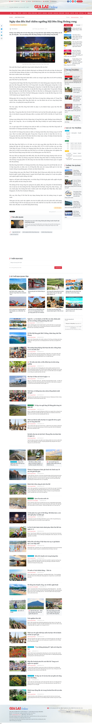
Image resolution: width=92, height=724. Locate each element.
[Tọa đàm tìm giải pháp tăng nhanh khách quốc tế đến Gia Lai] (55, 302)
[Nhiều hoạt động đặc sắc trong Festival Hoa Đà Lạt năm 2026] (17, 695)
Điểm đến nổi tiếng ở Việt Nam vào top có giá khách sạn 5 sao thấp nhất (44, 542)
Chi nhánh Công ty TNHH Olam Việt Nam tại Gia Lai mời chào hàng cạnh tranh (73, 194)
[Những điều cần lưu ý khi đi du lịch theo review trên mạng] (74, 284)
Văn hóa (67, 13)
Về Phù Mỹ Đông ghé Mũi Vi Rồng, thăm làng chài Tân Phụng (44, 334)
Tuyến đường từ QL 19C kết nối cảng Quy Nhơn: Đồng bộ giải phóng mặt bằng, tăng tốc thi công (73, 62)
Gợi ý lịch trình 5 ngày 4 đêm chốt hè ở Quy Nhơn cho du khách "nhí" (77, 37)
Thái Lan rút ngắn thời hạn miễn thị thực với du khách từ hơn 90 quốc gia (44, 633)
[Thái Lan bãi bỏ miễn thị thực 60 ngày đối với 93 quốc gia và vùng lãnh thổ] (17, 424)
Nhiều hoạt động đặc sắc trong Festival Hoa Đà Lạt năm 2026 (45, 691)
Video (12, 1)
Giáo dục (45, 13)
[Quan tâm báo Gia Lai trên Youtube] (73, 1)
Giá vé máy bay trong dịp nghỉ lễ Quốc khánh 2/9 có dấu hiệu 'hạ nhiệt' (17, 311)
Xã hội (76, 13)
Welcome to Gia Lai (38, 1)
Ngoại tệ (66, 140)
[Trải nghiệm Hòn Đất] (17, 623)
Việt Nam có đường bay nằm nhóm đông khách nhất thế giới (44, 392)
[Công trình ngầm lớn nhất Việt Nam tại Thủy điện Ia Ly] (17, 455)
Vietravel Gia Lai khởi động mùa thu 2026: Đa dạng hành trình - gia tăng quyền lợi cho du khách (36, 311)
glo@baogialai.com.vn (16, 714)
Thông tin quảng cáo (73, 166)
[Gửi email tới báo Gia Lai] (75, 1)
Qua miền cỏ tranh (17, 611)
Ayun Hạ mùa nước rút (38, 498)
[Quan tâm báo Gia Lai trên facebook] (68, 1)
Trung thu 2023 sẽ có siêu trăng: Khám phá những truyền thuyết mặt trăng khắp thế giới (42, 221)
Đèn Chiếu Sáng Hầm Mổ (69, 319)
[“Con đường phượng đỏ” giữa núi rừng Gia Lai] (17, 651)
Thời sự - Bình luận (32, 13)
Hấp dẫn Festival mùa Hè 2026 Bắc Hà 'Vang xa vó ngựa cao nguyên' (43, 662)
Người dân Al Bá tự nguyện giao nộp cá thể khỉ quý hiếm (77, 98)
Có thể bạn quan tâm (19, 276)
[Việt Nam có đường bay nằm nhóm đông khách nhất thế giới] (17, 395)
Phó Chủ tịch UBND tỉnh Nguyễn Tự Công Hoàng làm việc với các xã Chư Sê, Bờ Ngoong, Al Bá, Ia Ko (73, 80)
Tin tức (81, 17)
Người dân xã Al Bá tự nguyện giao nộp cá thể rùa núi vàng (72, 119)
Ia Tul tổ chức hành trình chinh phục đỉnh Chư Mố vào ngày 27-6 (44, 528)
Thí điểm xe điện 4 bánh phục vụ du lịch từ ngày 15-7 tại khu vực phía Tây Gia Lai (36, 463)
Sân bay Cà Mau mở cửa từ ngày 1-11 (39, 376)
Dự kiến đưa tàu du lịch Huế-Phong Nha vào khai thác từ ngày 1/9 (44, 435)
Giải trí (72, 13)
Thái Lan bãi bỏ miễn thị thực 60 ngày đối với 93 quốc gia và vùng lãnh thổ (44, 420)
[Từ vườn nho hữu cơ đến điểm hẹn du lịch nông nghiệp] (17, 366)
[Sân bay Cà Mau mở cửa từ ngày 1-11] (17, 381)
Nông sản (67, 130)
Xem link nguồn (58, 207)
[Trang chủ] (10, 13)
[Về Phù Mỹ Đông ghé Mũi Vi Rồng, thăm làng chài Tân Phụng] (17, 338)
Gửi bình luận (58, 267)
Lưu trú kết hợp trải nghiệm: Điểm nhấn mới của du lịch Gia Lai (54, 463)
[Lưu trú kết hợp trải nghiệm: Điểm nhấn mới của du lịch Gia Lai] (54, 455)
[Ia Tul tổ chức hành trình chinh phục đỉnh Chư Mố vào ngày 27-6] (17, 532)
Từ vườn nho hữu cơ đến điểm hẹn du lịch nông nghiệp (43, 363)
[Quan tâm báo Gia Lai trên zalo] (70, 1)
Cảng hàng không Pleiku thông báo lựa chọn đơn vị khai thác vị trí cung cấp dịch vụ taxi (73, 204)
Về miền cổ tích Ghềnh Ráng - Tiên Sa (39, 570)
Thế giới (19, 13)
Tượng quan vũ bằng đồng (70, 323)
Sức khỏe (50, 13)
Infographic (54, 1)
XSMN (80, 326)
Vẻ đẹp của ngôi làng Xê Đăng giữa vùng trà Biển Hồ (44, 406)
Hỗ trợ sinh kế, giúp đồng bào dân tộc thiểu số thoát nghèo (77, 90)
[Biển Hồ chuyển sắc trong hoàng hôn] (17, 560)
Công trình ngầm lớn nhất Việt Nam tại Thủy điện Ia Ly (17, 463)
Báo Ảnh (18, 1)
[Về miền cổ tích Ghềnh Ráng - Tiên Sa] (17, 575)
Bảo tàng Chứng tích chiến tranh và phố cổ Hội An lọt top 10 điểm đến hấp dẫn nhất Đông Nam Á (53, 612)
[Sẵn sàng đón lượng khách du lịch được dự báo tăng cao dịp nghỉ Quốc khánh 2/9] (67, 43)
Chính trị (24, 13)
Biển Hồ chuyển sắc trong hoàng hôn (43, 556)
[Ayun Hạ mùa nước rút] (17, 503)
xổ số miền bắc (67, 326)
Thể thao (81, 13)
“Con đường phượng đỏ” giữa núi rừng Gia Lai (45, 648)
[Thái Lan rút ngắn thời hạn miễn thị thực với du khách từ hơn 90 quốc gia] (17, 637)
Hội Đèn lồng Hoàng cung (46, 232)
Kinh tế (39, 13)
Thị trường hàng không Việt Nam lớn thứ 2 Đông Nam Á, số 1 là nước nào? (44, 348)
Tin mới (78, 25)
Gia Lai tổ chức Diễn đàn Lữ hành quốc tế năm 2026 (74, 310)
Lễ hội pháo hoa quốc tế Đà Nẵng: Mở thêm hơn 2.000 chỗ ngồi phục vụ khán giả (44, 514)
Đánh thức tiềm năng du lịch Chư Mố (39, 484)
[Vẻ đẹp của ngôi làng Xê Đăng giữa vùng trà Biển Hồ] (17, 410)
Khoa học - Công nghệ (59, 13)
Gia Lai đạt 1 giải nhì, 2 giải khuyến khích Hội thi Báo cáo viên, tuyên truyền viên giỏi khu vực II (73, 108)
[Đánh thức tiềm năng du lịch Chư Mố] (17, 489)
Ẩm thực (68, 17)
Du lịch (11, 17)
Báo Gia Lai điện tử (46, 7)
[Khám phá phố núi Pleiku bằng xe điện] (67, 29)
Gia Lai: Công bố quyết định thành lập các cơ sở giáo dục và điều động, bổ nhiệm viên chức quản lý (73, 53)
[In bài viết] (1, 38)
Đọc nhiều (68, 25)
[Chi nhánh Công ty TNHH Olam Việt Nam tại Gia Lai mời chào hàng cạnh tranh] (68, 193)
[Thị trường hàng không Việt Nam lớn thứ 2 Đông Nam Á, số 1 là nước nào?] (17, 352)
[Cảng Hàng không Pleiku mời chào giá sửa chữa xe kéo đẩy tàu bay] (68, 172)
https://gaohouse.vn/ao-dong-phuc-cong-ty (73, 329)
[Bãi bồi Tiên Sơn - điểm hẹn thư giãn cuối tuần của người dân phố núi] (36, 603)
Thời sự (14, 13)
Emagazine (46, 1)
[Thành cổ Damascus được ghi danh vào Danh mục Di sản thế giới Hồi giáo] (17, 474)
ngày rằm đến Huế (16, 232)
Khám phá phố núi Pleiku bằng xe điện (77, 29)
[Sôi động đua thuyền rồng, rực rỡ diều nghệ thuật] (17, 589)
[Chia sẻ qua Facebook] (1, 25)
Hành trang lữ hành (19, 17)
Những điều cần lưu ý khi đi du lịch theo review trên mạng (73, 292)
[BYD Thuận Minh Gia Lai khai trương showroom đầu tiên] (68, 213)
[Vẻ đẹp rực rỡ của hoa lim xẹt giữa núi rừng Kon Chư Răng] (17, 680)
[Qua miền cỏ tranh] (17, 603)
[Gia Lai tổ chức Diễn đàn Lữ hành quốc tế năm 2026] (74, 302)
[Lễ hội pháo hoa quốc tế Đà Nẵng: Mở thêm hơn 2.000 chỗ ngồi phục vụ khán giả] (17, 517)
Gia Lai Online (18, 708)
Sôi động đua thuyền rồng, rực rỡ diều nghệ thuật (43, 585)
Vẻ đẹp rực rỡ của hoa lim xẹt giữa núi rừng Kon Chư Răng (45, 677)
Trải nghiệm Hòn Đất (34, 618)
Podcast (29, 1)
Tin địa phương (72, 70)
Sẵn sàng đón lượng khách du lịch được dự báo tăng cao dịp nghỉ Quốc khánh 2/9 (73, 45)
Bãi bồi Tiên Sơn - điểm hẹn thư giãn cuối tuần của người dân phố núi (35, 612)
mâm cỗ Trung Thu (14, 234)
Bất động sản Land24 (75, 326)
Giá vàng (66, 151)
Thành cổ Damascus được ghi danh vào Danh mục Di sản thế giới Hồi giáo (44, 470)
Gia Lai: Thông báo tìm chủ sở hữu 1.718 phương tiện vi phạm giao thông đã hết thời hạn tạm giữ (73, 184)
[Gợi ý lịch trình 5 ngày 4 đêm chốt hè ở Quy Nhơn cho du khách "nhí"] (67, 36)
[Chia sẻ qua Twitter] (1, 32)
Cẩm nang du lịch (31, 322)
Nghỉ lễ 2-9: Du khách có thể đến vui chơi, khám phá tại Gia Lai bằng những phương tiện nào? (44, 320)
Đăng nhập (79, 1)
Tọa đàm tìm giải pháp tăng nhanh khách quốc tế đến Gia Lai (55, 310)
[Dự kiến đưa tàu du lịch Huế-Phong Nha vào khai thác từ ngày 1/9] (17, 439)
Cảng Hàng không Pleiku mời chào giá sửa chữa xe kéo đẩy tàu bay (73, 173)
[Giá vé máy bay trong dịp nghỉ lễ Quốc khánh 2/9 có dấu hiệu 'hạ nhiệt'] (17, 302)
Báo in (23, 1)
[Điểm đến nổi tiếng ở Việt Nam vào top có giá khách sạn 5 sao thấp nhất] (17, 546)
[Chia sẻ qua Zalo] (1, 29)
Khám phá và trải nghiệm (33, 500)
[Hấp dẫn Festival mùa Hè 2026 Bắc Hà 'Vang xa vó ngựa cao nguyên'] (17, 666)
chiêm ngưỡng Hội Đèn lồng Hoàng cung (31, 232)
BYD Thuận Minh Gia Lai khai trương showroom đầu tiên (73, 214)
